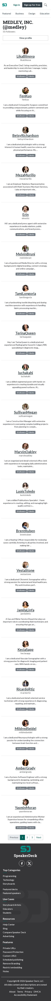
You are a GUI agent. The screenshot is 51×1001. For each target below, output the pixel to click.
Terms (20, 991)
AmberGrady (25, 768)
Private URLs (9, 948)
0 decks (31, 76)
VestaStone (25, 570)
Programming (9, 876)
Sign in (16, 4)
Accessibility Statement (25, 994)
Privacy (28, 991)
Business (19, 13)
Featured (6, 13)
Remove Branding (11, 963)
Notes (6, 971)
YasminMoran (25, 808)
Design (31, 13)
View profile (25, 38)
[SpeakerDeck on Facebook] (22, 863)
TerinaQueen (25, 333)
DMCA (37, 991)
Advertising (8, 936)
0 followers (21, 76)
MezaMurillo (26, 175)
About (12, 991)
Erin (25, 214)
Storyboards (9, 883)
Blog (5, 928)
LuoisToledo (25, 491)
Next (38, 837)
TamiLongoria (25, 293)
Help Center (9, 924)
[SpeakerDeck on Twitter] (29, 863)
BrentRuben (25, 531)
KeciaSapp (25, 649)
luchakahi (25, 373)
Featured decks (10, 889)
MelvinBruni (25, 254)
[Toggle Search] (45, 4)
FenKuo (26, 96)
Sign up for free (32, 4)
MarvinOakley (25, 452)
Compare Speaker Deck (14, 932)
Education (45, 13)
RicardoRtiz (25, 689)
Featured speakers (12, 893)
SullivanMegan (25, 412)
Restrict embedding (12, 967)
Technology (8, 879)
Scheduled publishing (13, 959)
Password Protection (13, 952)
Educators (8, 908)
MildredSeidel (25, 728)
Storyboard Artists (12, 904)
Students (7, 912)
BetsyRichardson (25, 135)
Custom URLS (9, 955)
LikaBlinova (26, 56)
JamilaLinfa (25, 610)
